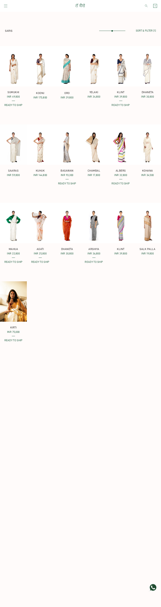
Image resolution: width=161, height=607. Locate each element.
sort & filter (146, 30)
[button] (5, 6)
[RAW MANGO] (80, 6)
